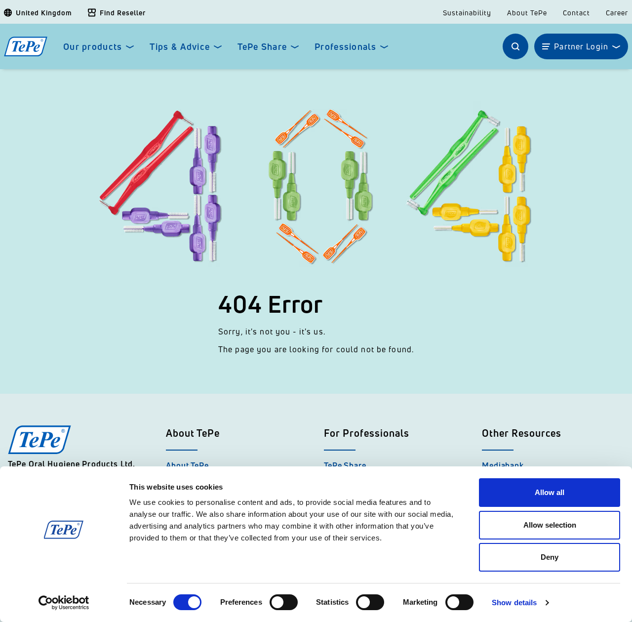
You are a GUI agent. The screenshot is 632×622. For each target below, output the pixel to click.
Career (617, 12)
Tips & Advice (180, 46)
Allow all (549, 492)
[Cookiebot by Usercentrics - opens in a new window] (64, 602)
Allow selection (549, 525)
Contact (576, 12)
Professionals (345, 46)
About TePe (527, 12)
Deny (549, 557)
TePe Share (262, 46)
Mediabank (503, 465)
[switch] (284, 602)
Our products (92, 46)
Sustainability (467, 12)
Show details (514, 602)
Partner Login (581, 46)
